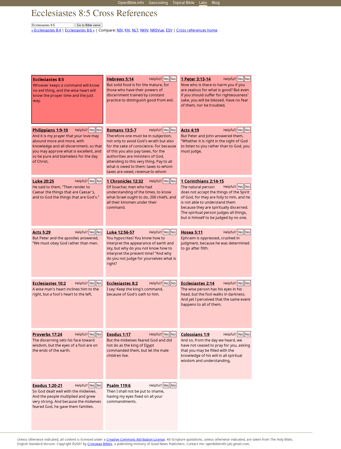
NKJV (144, 30)
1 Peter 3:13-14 (196, 79)
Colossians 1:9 (195, 334)
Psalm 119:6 (119, 385)
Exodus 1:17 (119, 334)
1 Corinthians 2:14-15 (202, 181)
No (173, 79)
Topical (183, 2)
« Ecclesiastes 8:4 (46, 30)
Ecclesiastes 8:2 (122, 283)
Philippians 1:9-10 (50, 130)
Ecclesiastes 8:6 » (80, 30)
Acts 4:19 (190, 130)
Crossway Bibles (99, 444)
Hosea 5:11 (192, 232)
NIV (120, 30)
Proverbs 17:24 (47, 334)
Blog (216, 2)
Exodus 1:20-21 (47, 385)
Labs (203, 2)
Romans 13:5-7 (121, 130)
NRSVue (157, 30)
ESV (169, 30)
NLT (135, 30)
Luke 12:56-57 (120, 232)
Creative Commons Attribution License (135, 439)
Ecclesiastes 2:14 (197, 283)
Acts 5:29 (41, 232)
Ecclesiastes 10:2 (49, 283)
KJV (127, 30)
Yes (166, 79)
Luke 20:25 (43, 181)
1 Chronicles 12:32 (125, 181)
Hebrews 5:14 (120, 79)
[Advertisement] (294, 42)
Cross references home (196, 30)
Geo (158, 2)
